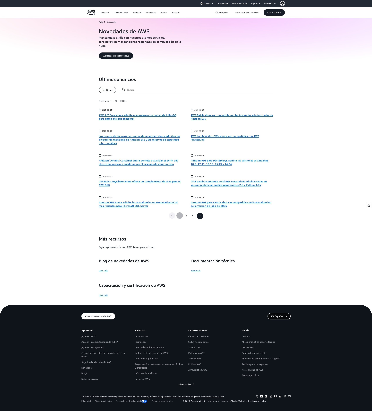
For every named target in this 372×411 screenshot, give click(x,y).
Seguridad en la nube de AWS (96, 362)
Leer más (103, 270)
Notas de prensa (89, 378)
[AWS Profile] (282, 3)
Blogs (84, 373)
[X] (257, 396)
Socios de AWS (142, 378)
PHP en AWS (194, 364)
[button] (121, 12)
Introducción (141, 336)
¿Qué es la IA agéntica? (92, 347)
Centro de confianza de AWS (149, 347)
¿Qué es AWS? (88, 336)
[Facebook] (261, 396)
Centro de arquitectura (146, 358)
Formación (140, 341)
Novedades (87, 367)
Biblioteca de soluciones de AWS (151, 353)
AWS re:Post (248, 347)
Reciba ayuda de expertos (255, 364)
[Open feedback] (368, 205)
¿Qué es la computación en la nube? (99, 341)
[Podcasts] (285, 396)
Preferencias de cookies (162, 401)
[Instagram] (271, 396)
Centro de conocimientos (254, 353)
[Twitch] (275, 396)
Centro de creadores (198, 336)
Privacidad (86, 401)
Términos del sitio (103, 401)
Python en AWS (196, 353)
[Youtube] (280, 396)
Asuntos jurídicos (250, 375)
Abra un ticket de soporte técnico (258, 341)
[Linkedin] (266, 396)
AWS (101, 22)
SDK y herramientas (198, 341)
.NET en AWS (195, 347)
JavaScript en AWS (197, 369)
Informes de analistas (146, 373)
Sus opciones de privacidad (128, 401)
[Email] (289, 396)
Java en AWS (194, 358)
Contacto (246, 336)
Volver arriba (184, 384)
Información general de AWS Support (261, 358)
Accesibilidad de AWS (252, 369)
